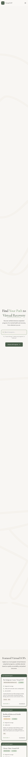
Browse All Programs (13, 344)
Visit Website (22, 703)
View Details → (6, 703)
